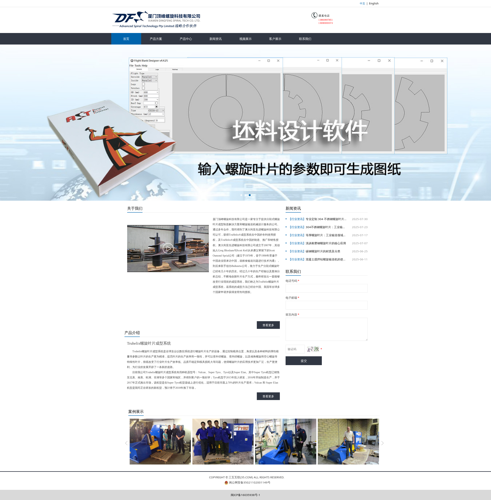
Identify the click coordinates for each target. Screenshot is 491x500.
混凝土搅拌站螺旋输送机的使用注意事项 (332, 259)
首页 (126, 39)
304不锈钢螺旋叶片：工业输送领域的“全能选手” (336, 227)
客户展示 (275, 39)
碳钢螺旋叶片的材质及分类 (323, 251)
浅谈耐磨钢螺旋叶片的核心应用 (326, 243)
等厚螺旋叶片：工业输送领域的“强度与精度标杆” (337, 235)
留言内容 (292, 314)
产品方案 (156, 39)
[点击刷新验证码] (313, 349)
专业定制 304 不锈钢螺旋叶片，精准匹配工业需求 (338, 219)
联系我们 (305, 39)
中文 (362, 3)
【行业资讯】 (297, 219)
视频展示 (245, 39)
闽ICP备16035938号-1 (245, 495)
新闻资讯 (215, 39)
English (374, 3)
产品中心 (186, 39)
